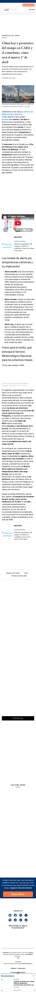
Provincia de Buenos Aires (19, 576)
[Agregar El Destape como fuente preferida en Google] (18, 81)
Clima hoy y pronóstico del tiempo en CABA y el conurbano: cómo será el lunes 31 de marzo (24, 247)
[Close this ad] (34, 990)
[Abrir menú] (3, 5)
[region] (18, 28)
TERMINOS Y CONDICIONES (18, 968)
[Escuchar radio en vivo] (2, 9)
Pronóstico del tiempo (13, 573)
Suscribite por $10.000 (28, 5)
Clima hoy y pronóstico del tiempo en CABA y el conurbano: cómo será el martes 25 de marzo (23, 535)
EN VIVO (32, 9)
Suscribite (18, 894)
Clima (26, 573)
